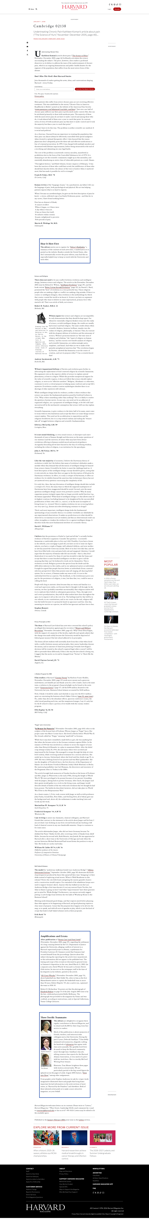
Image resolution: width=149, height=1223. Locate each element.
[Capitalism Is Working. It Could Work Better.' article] (112, 620)
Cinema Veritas (61, 677)
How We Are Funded (66, 1184)
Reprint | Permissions (33, 1192)
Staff (27, 1171)
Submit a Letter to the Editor (35, 1179)
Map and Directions (65, 1171)
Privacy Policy (63, 1174)
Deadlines (96, 1181)
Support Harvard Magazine (71, 1179)
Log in (109, 9)
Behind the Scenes (65, 1181)
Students (93, 1147)
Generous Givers (46, 687)
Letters (81, 1120)
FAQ (94, 1188)
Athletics (37, 1147)
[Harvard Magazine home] (74, 7)
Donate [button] (117, 9)
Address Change (31, 1189)
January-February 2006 (50, 38)
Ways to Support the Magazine (69, 1189)
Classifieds (96, 1175)
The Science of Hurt (80, 55)
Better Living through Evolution (57, 287)
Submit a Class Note (32, 1174)
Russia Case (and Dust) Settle (69, 939)
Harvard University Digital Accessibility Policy (92, 1214)
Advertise (97, 1173)
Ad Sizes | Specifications (100, 1178)
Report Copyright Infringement (114, 1214)
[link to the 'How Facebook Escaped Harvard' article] (112, 572)
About (62, 1169)
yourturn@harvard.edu (45, 1110)
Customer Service (34, 1187)
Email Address (38, 86)
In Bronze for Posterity (44, 728)
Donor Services (31, 1194)
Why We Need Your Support (68, 1192)
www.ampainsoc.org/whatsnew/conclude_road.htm (55, 109)
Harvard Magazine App (103, 1184)
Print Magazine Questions (34, 1197)
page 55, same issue (85, 696)
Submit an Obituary (32, 1176)
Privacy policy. (39, 96)
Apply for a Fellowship (33, 1182)
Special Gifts (63, 1187)
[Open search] (36, 9)
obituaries (70, 1044)
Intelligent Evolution (69, 285)
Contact (30, 1169)
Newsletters (99, 1169)
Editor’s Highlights (77, 247)
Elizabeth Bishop (47, 991)
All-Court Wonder (48, 975)
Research (65, 1147)
